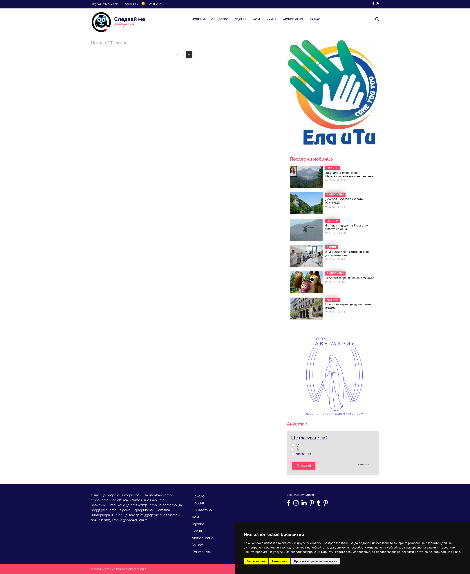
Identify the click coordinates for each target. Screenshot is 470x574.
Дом (256, 19)
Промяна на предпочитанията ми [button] (315, 561)
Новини (198, 19)
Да (297, 445)
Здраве (240, 19)
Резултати (363, 464)
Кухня (271, 19)
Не (297, 449)
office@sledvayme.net (301, 495)
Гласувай (304, 465)
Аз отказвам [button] (280, 561)
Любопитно (293, 19)
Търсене (118, 42)
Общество (219, 19)
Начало (98, 42)
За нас (315, 19)
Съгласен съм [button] (256, 561)
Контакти (201, 552)
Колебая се (303, 453)
